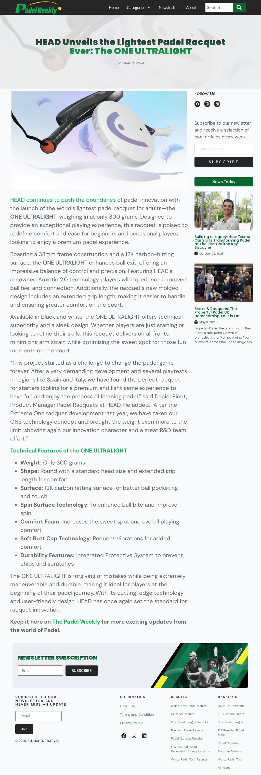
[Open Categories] (149, 7)
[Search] (239, 7)
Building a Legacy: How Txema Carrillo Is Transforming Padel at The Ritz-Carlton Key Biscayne (222, 242)
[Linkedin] (217, 104)
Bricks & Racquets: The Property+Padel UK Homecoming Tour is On (216, 312)
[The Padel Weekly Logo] (38, 8)
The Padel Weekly (76, 621)
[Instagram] (207, 104)
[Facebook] (197, 104)
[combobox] (219, 7)
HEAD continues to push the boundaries (63, 200)
